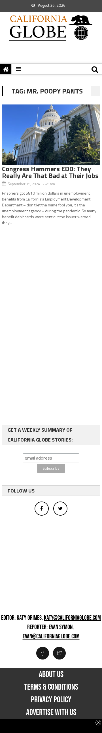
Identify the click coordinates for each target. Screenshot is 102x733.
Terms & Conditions (51, 687)
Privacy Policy (51, 700)
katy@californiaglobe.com (72, 618)
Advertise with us (51, 712)
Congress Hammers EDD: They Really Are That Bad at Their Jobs (50, 172)
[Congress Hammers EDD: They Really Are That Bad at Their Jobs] (51, 134)
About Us (51, 674)
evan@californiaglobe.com (51, 637)
